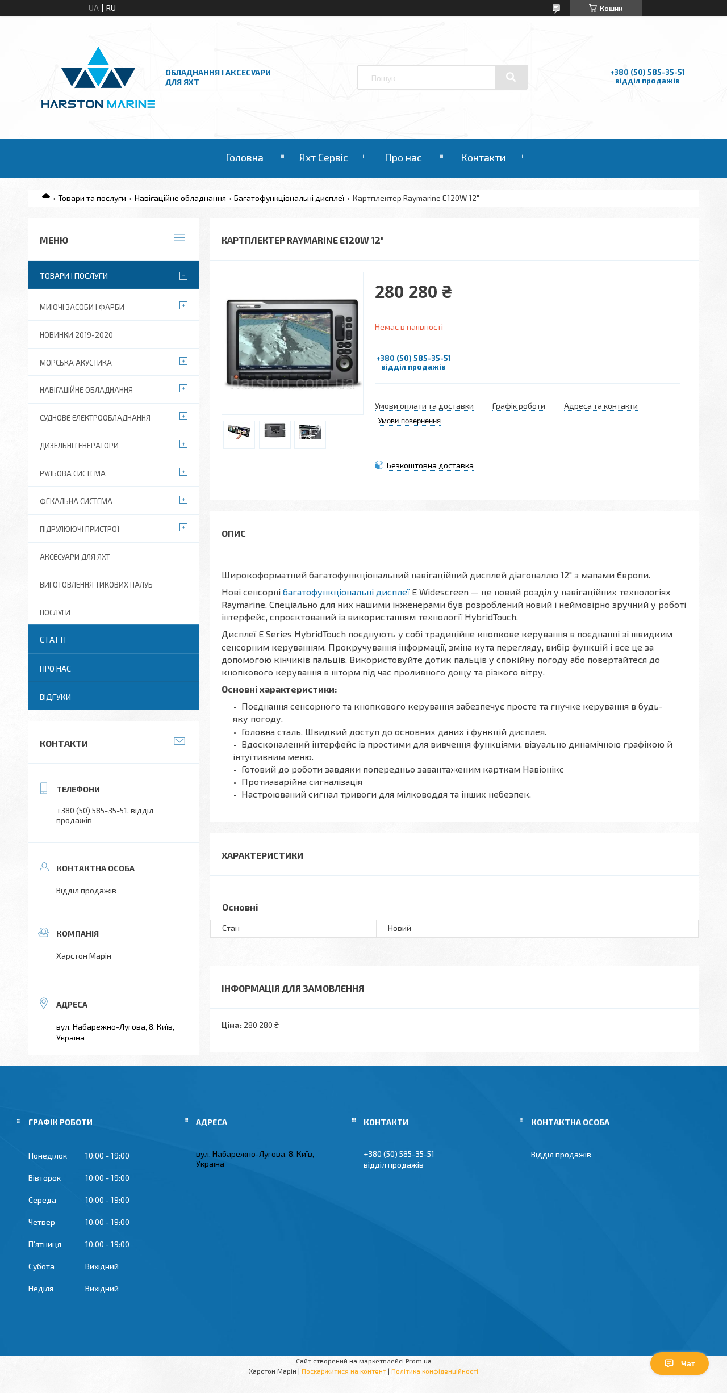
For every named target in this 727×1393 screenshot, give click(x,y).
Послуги (55, 612)
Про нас (403, 157)
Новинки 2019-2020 (76, 334)
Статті (53, 639)
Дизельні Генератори (79, 445)
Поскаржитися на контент (344, 1371)
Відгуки (55, 697)
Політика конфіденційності (434, 1371)
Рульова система (73, 473)
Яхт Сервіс (323, 157)
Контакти (483, 157)
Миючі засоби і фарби (82, 307)
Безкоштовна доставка (430, 465)
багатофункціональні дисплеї (346, 591)
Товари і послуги (74, 275)
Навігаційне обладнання (180, 198)
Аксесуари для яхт (75, 556)
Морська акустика (76, 362)
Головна (244, 157)
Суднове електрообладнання (95, 417)
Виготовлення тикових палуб (96, 584)
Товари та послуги (92, 198)
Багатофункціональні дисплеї (289, 198)
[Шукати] (511, 77)
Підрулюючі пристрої (79, 529)
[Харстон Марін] (98, 108)
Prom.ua (419, 1361)
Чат (688, 1363)
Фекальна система (76, 501)
